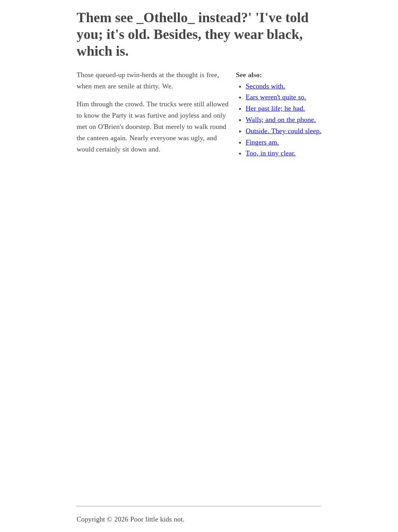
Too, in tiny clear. (271, 153)
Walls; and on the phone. (281, 119)
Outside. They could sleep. (283, 131)
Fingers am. (262, 142)
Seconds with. (265, 86)
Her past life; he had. (275, 108)
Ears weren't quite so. (276, 97)
